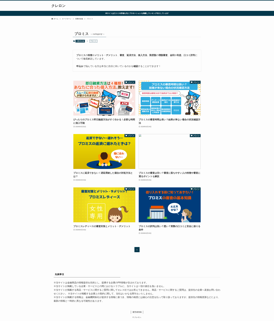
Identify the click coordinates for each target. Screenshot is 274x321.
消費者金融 (80, 41)
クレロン (58, 5)
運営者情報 (137, 312)
